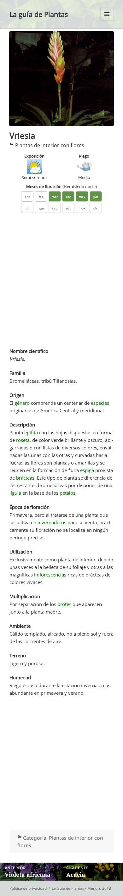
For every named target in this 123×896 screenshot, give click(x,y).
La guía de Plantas (38, 14)
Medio (84, 177)
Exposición (34, 156)
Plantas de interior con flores (49, 145)
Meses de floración (61, 186)
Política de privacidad (28, 888)
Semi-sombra (34, 177)
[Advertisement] (61, 283)
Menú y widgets (107, 20)
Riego (84, 156)
